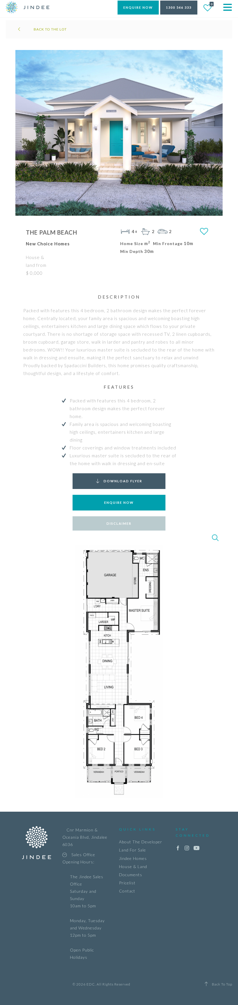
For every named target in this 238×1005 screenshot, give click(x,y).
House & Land (133, 866)
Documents (130, 874)
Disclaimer (119, 523)
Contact (127, 890)
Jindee (27, 7)
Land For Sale (132, 849)
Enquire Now (119, 502)
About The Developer (140, 841)
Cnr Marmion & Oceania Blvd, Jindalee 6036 (84, 837)
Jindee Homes (133, 858)
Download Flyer (123, 481)
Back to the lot (50, 29)
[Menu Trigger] (227, 7)
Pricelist (127, 882)
